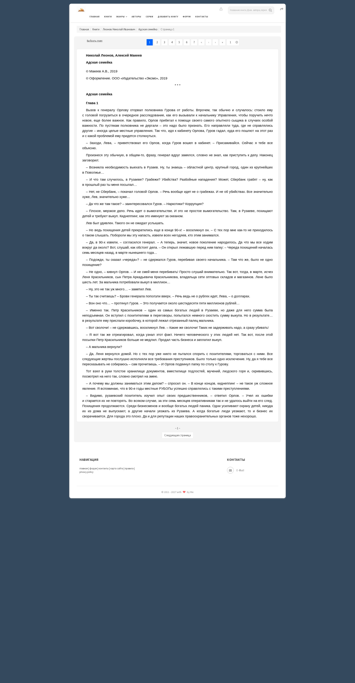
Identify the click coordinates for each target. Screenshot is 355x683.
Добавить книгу (168, 16)
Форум (187, 16)
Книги (108, 16)
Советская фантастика (172, 555)
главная (84, 468)
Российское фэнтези (171, 530)
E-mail (240, 470)
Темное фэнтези (168, 588)
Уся (160, 612)
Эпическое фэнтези (170, 645)
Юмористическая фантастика (177, 670)
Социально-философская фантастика (182, 571)
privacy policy (86, 472)
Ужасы (162, 604)
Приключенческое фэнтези (175, 513)
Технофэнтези (167, 596)
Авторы (136, 16)
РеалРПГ (163, 521)
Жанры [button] (120, 16)
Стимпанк (164, 579)
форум (93, 468)
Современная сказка (171, 563)
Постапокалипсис (170, 505)
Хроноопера (165, 629)
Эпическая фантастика (173, 637)
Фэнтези (163, 621)
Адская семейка (147, 29)
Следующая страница (177, 435)
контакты (104, 468)
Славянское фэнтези (171, 546)
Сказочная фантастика (173, 538)
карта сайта (116, 468)
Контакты (201, 16)
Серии (149, 16)
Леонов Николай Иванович (119, 29)
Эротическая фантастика (174, 654)
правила (129, 468)
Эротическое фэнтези (172, 662)
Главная (94, 16)
